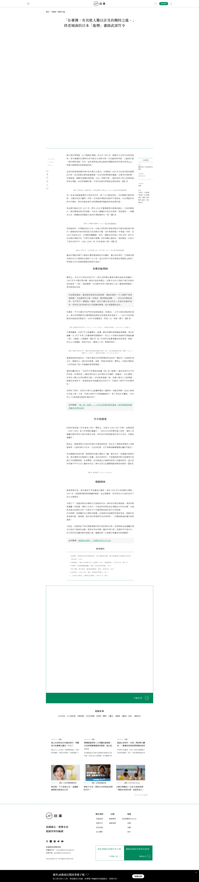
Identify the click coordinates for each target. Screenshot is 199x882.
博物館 (140, 195)
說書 (129, 827)
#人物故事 (71, 716)
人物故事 (146, 192)
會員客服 (112, 823)
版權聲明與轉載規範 (53, 847)
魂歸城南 (49, 165)
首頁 (47, 12)
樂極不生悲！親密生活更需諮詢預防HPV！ (98, 788)
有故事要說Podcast (129, 818)
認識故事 (99, 818)
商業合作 (99, 823)
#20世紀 (61, 716)
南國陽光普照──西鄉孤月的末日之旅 (94, 540)
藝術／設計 (145, 200)
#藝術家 (137, 716)
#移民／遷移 (101, 716)
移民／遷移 (142, 197)
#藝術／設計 (127, 716)
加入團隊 (99, 831)
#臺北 (111, 716)
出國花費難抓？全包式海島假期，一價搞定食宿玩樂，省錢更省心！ (130, 788)
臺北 (147, 197)
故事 (139, 186)
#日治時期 (90, 716)
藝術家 (140, 202)
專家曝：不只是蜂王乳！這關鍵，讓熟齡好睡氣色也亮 (65, 788)
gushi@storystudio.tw (62, 853)
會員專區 (112, 818)
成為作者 (99, 827)
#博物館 (80, 716)
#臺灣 (117, 716)
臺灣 (139, 200)
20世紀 (140, 192)
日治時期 (146, 195)
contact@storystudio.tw (65, 850)
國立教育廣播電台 (110, 223)
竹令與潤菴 (50, 162)
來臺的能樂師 (51, 159)
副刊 (129, 831)
